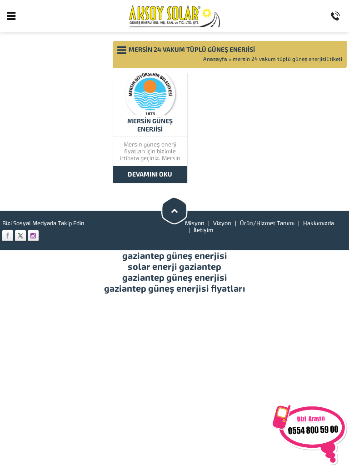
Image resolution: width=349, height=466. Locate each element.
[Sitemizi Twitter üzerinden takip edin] (20, 235)
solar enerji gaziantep (174, 266)
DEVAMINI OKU (150, 174)
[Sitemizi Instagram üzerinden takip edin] (33, 235)
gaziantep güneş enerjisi (174, 255)
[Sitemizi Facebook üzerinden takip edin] (7, 235)
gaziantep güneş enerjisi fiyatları (174, 288)
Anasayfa (215, 59)
